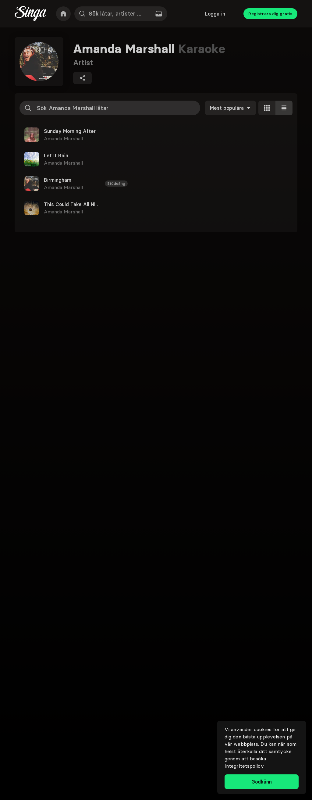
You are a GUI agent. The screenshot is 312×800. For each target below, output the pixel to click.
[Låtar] (159, 13)
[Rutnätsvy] (266, 108)
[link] (63, 13)
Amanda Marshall (63, 138)
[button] (156, 135)
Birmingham (57, 180)
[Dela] (82, 78)
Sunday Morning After (70, 131)
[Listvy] (283, 108)
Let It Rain (56, 155)
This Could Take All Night (72, 204)
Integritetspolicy (244, 766)
